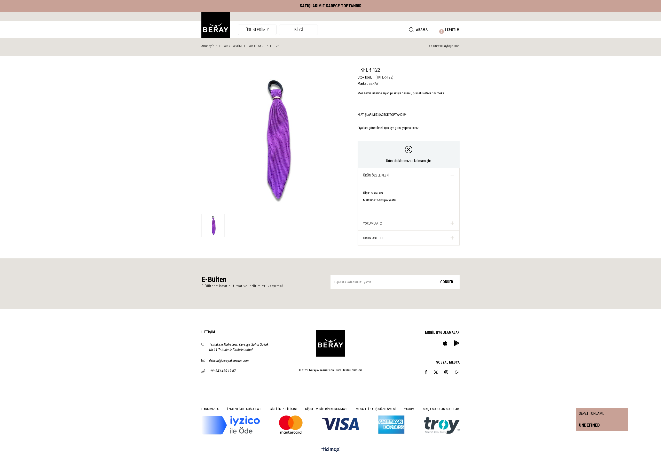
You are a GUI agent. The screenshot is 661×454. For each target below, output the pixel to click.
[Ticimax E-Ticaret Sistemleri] (330, 450)
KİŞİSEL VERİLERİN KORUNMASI (326, 409)
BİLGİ (298, 29)
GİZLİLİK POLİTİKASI (283, 409)
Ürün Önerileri (374, 238)
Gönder (446, 282)
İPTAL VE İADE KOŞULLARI (244, 409)
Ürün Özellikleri (376, 175)
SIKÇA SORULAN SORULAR (441, 409)
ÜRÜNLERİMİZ (257, 29)
